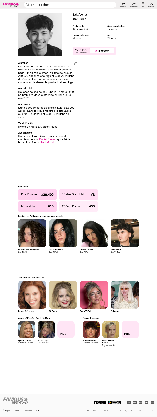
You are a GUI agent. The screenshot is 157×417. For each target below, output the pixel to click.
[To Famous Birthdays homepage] (11, 5)
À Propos (6, 411)
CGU (38, 411)
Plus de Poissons (90, 318)
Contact (17, 411)
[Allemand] (152, 402)
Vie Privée (28, 411)
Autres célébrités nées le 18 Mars (34, 318)
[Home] (40, 400)
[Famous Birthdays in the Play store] (114, 403)
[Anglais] (129, 402)
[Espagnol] (135, 402)
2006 (87, 29)
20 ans (111, 38)
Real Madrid (47, 142)
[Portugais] (140, 402)
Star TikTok (79, 18)
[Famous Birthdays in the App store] (99, 403)
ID (86, 38)
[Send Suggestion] (75, 64)
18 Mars (78, 29)
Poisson (112, 29)
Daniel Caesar (47, 139)
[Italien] (146, 402)
